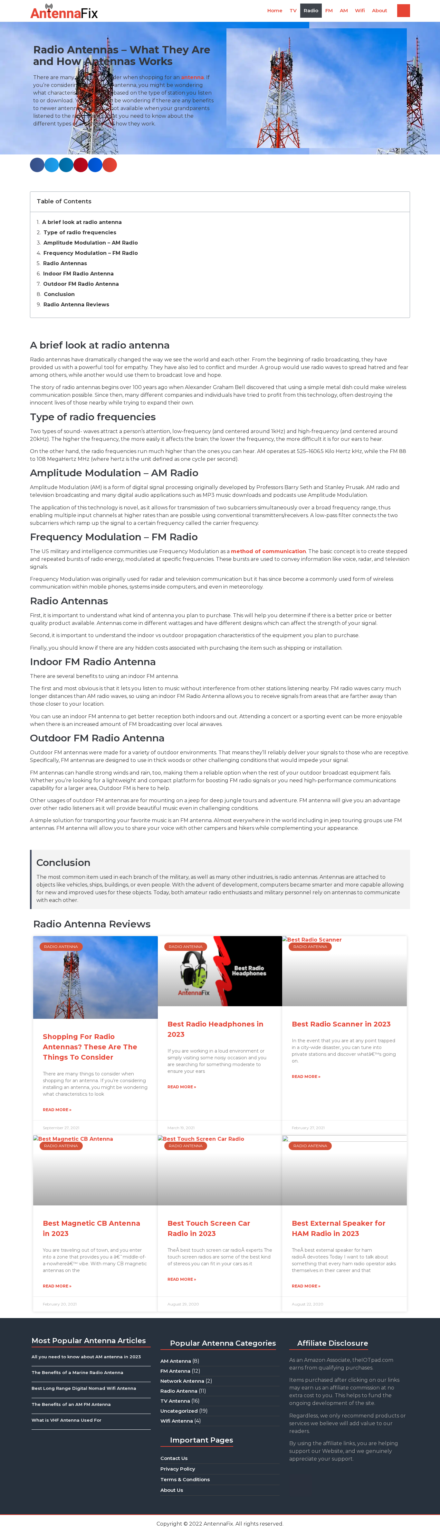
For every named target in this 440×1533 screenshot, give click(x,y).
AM (344, 10)
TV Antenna (175, 1401)
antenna (192, 77)
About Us (171, 1490)
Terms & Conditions (185, 1479)
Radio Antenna (178, 1391)
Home (274, 10)
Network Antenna (182, 1381)
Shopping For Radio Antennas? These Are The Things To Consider (90, 1047)
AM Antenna (175, 1361)
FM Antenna (175, 1371)
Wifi (360, 10)
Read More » (57, 1109)
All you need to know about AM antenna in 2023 (86, 1356)
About (379, 10)
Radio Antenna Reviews (76, 305)
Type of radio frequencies (79, 232)
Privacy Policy (177, 1469)
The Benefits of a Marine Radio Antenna (77, 1372)
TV (293, 10)
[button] (403, 10)
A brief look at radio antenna (82, 222)
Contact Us (173, 1458)
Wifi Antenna (176, 1421)
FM (329, 10)
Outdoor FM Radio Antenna (81, 284)
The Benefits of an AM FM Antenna (71, 1404)
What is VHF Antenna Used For (66, 1420)
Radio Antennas (65, 263)
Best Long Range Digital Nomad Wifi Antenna (84, 1388)
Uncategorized (179, 1411)
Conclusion (59, 294)
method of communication (268, 551)
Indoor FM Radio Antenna (78, 274)
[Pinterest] (300, 1485)
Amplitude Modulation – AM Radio (90, 243)
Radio (311, 10)
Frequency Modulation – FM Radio (90, 253)
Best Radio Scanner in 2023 (341, 1024)
